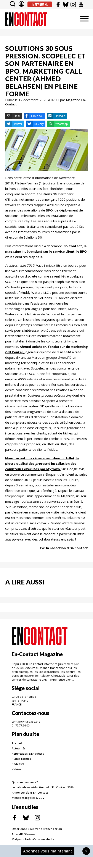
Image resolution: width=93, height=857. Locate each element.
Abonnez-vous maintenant (47, 851)
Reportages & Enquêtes (28, 753)
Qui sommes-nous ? (25, 782)
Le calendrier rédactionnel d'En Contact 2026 (42, 787)
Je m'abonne (40, 4)
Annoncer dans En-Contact (30, 792)
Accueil (17, 743)
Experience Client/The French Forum (37, 829)
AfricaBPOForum (23, 834)
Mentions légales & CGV (28, 798)
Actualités (19, 748)
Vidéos (16, 769)
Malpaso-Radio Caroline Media (33, 839)
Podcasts (18, 764)
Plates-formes (21, 759)
